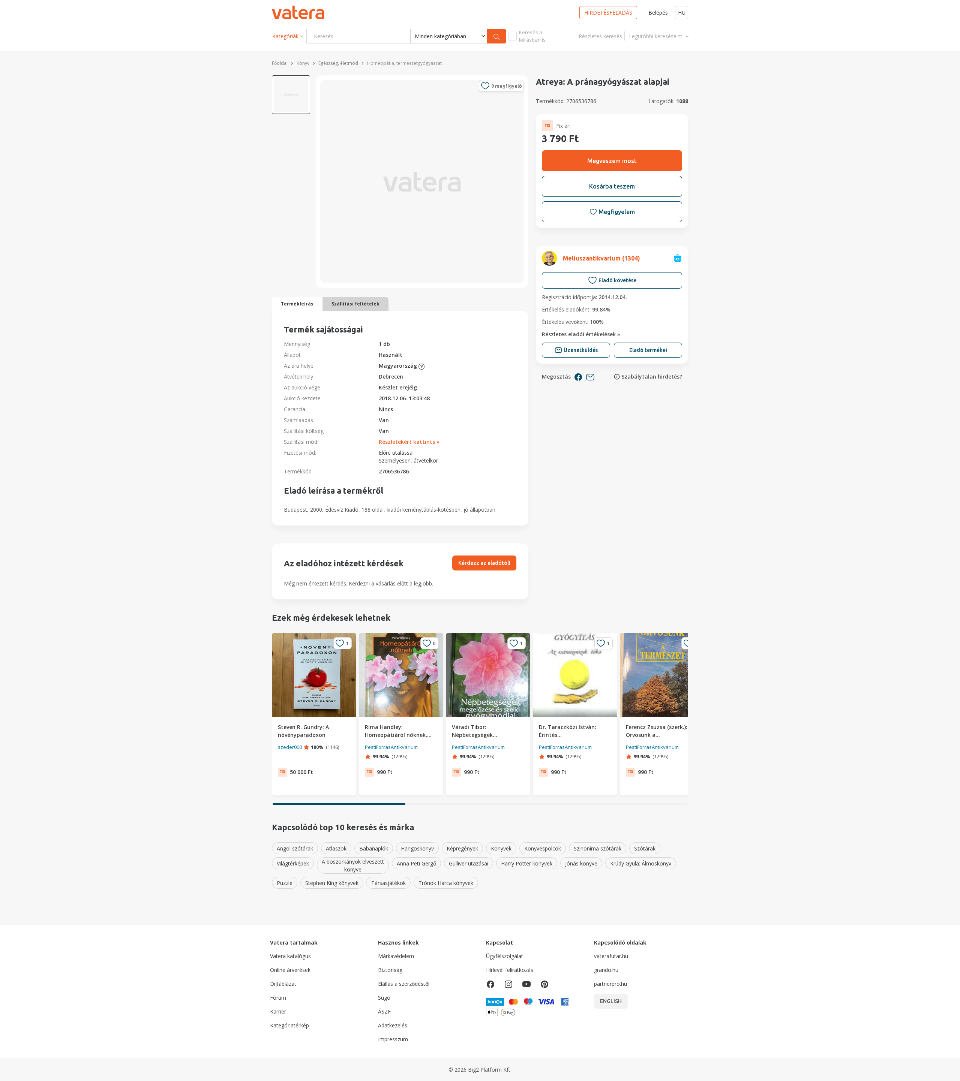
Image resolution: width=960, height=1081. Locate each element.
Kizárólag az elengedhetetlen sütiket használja (372, 607)
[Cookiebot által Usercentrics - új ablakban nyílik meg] (607, 463)
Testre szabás (476, 607)
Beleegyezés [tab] (353, 488)
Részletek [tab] (438, 488)
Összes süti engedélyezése (587, 607)
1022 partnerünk (363, 524)
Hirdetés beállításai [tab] (522, 488)
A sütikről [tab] (607, 488)
